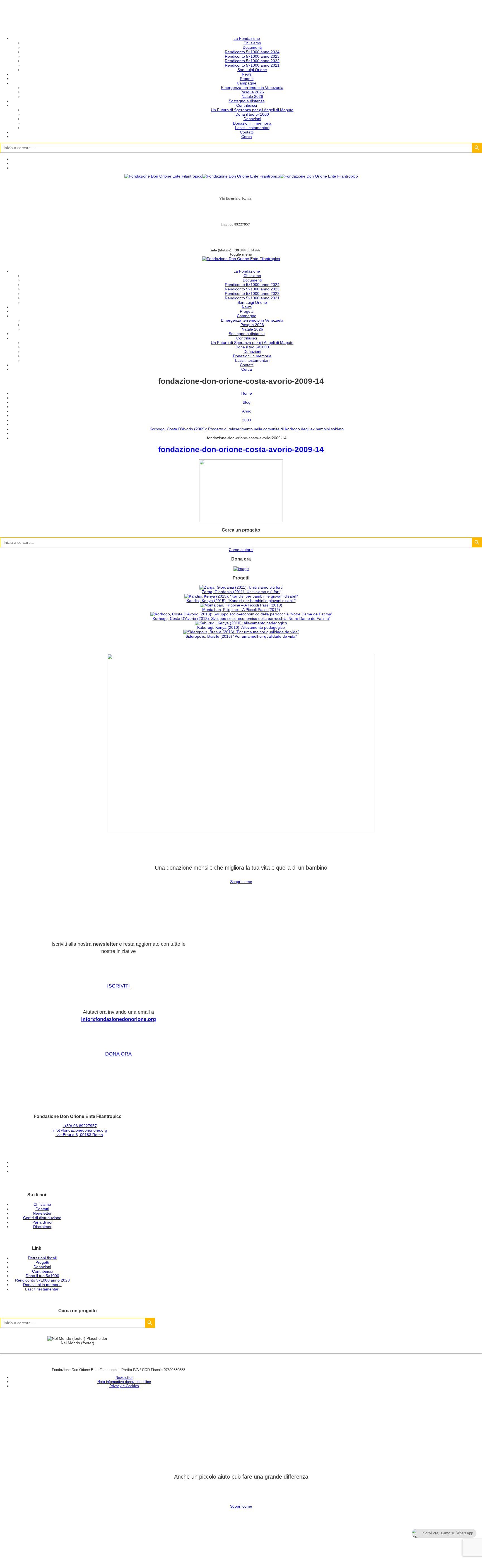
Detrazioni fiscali (42, 1258)
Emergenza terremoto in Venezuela (252, 87)
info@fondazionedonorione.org (118, 1019)
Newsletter (42, 1213)
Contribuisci (246, 105)
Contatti (247, 132)
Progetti (247, 78)
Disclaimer (42, 1226)
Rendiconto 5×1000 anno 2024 (252, 52)
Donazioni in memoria (252, 123)
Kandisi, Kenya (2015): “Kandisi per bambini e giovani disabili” (241, 600)
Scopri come (241, 881)
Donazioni (252, 119)
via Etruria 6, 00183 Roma (79, 1134)
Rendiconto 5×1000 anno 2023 (252, 56)
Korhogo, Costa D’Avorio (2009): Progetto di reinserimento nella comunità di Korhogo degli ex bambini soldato (247, 429)
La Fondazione (246, 38)
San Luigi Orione (252, 69)
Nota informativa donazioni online (124, 1382)
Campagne (246, 83)
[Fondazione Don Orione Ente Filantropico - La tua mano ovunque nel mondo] (241, 176)
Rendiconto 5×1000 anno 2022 (252, 61)
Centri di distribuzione (42, 1218)
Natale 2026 (252, 96)
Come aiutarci (241, 549)
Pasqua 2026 (252, 92)
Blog (246, 402)
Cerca (246, 136)
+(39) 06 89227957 (80, 1126)
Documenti (252, 47)
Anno (246, 411)
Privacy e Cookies (124, 1386)
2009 (246, 420)
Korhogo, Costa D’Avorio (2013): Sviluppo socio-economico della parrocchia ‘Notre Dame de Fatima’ (241, 618)
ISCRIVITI (118, 986)
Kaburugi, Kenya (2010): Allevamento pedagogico (241, 627)
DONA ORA (118, 1054)
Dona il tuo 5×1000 (252, 114)
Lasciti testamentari (252, 127)
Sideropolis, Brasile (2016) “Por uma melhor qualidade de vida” (241, 636)
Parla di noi (42, 1222)
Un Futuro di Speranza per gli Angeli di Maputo (252, 110)
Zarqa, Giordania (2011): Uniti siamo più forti (241, 591)
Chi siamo (252, 43)
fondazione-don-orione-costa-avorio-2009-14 (241, 449)
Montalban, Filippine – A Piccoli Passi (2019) (241, 609)
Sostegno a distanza (247, 101)
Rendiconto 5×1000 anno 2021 (252, 65)
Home (246, 393)
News (247, 74)
